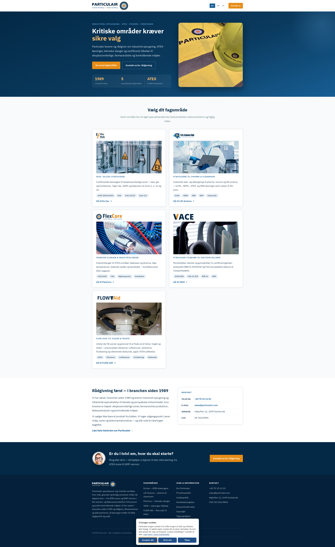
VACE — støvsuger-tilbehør (155, 505)
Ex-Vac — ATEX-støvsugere (155, 488)
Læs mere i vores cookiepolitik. (156, 534)
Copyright (180, 511)
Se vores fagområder (106, 65)
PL (223, 5)
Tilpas (187, 540)
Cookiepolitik (182, 497)
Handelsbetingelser (185, 502)
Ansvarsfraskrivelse (185, 506)
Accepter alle (148, 540)
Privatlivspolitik (183, 492)
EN (218, 5)
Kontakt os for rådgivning (139, 65)
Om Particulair (183, 488)
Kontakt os (236, 5)
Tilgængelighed (183, 516)
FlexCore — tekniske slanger (156, 501)
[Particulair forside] (110, 6)
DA (212, 5)
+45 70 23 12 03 (203, 398)
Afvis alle (167, 540)
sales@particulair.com (206, 405)
